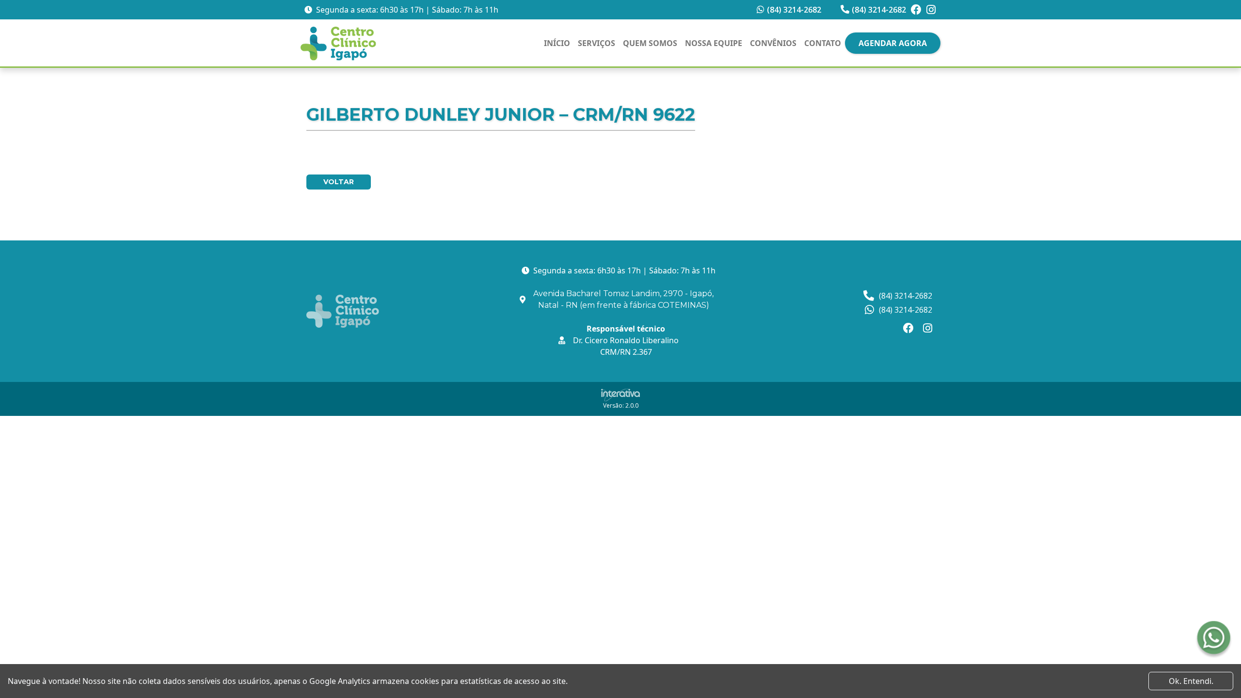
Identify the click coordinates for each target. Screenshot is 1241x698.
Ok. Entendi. (1191, 681)
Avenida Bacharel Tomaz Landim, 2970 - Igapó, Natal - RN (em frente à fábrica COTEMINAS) (623, 299)
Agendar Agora (893, 43)
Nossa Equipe (713, 43)
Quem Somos (650, 43)
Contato (822, 43)
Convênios (773, 43)
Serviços (596, 43)
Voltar (338, 181)
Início (557, 43)
